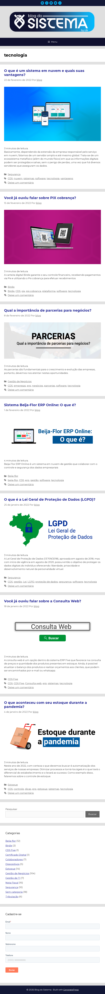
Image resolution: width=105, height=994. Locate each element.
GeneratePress (71, 989)
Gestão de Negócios (20, 381)
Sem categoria (14, 892)
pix (23, 291)
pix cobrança (33, 291)
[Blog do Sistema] (52, 21)
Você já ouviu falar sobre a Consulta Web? (42, 601)
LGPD (31, 581)
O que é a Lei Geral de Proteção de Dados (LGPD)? (49, 499)
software (40, 178)
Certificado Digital (16, 854)
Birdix (11, 287)
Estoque (13, 784)
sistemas (29, 178)
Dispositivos (12, 864)
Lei (25, 581)
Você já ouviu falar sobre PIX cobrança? (40, 198)
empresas (20, 385)
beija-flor (13, 480)
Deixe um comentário (21, 182)
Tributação (11, 896)
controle (19, 789)
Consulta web (33, 683)
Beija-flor (13, 476)
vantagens (67, 178)
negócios (37, 385)
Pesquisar (11, 809)
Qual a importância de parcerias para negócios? (47, 310)
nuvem (18, 178)
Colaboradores (14, 859)
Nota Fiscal (11, 882)
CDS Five (13, 679)
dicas (28, 789)
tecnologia (53, 178)
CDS (10, 178)
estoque (42, 789)
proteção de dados (46, 581)
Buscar (92, 814)
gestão (34, 480)
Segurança (14, 174)
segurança (65, 581)
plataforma (49, 291)
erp (29, 385)
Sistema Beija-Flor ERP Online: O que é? (40, 405)
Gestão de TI (12, 878)
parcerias (49, 385)
